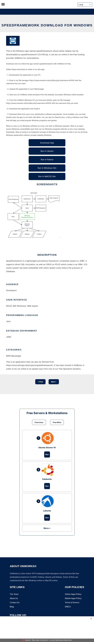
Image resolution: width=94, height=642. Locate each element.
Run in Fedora (47, 159)
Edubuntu (47, 479)
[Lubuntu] (48, 501)
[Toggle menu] (3, 4)
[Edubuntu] (48, 470)
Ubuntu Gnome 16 (47, 447)
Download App (47, 142)
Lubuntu (47, 510)
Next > (53, 382)
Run (47, 454)
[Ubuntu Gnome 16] (48, 438)
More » (47, 528)
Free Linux (39, 422)
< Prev (40, 382)
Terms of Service (72, 602)
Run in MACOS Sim (47, 176)
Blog (12, 607)
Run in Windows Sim (47, 168)
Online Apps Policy (73, 594)
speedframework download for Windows (47, 25)
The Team (14, 594)
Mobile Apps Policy (73, 598)
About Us (14, 598)
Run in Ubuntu (47, 151)
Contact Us (14, 602)
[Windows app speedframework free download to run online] (13, 41)
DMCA (68, 607)
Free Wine (57, 422)
